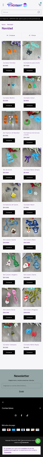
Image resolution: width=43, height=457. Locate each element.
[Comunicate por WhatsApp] (38, 441)
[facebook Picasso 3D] (21, 415)
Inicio (3, 24)
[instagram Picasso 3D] (16, 415)
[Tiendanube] (21, 443)
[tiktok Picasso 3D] (27, 415)
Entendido (7, 452)
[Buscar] (38, 12)
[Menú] (3, 5)
